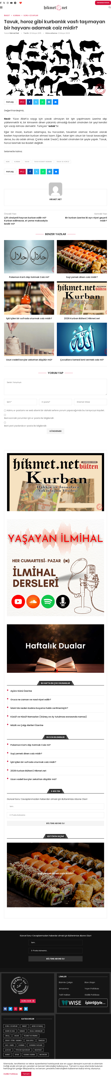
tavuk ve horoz (62, 162)
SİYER (17, 1055)
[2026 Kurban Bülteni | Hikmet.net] (82, 298)
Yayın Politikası (92, 989)
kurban (17, 162)
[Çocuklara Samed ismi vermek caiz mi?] (82, 339)
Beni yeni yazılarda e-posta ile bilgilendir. (25, 425)
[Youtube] (11, 3)
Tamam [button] (26, 1074)
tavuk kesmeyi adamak (43, 162)
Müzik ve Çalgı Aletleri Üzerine (26, 725)
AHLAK (16, 1036)
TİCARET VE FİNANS (30, 1036)
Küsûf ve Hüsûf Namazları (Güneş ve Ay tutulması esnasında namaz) (48, 716)
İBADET (24, 1026)
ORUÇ (7, 1036)
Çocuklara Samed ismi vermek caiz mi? (82, 359)
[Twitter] (4, 3)
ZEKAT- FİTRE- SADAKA (13, 1040)
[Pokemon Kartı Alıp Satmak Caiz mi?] (29, 256)
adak (8, 162)
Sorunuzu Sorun (103, 3)
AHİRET (7, 1055)
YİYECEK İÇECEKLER (23, 1050)
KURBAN (21, 1045)
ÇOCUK (8, 1050)
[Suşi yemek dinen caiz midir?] (82, 256)
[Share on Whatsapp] (42, 102)
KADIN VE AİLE (10, 1031)
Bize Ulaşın (90, 982)
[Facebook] (0, 3)
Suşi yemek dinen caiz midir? (82, 277)
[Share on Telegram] (49, 102)
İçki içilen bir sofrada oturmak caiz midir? (29, 318)
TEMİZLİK (41, 1040)
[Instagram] (8, 3)
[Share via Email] (55, 102)
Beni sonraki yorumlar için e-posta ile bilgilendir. (29, 418)
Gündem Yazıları (35, 1045)
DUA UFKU (30, 1040)
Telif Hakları (64, 995)
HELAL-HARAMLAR (36, 1031)
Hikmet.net (14, 33)
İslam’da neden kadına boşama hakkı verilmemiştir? (39, 708)
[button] (9, 875)
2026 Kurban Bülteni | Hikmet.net (82, 318)
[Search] (109, 7)
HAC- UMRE (9, 1045)
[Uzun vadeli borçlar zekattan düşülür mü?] (29, 339)
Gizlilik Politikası (92, 995)
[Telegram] (15, 3)
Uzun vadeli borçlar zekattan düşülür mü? (29, 359)
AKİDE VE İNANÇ (37, 1026)
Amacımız (64, 989)
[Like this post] (23, 102)
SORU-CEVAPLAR (11, 1026)
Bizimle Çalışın (66, 982)
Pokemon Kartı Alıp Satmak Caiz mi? (29, 277)
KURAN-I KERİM (29, 1055)
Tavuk (27, 162)
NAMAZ (22, 1031)
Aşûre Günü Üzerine (21, 691)
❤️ (20, 2)
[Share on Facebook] (29, 102)
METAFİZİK (43, 1055)
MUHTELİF (38, 1050)
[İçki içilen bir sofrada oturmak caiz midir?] (29, 298)
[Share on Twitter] (36, 102)
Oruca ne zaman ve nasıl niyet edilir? (30, 699)
